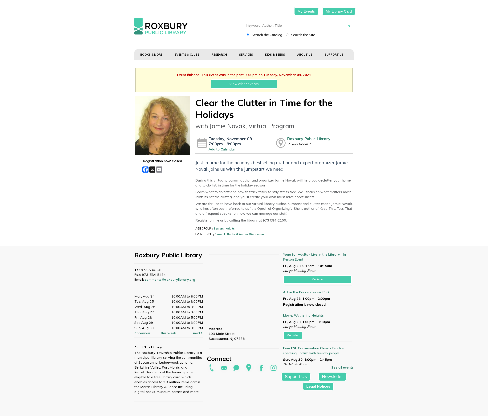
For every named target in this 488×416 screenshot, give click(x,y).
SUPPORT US (334, 54)
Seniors (219, 228)
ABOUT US (305, 54)
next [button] (197, 333)
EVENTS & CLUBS (187, 54)
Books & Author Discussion (245, 234)
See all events (342, 367)
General (219, 234)
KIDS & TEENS (275, 54)
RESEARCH (220, 54)
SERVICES (246, 54)
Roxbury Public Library (308, 138)
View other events (244, 84)
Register (317, 279)
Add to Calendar (222, 149)
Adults (230, 228)
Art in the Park (306, 292)
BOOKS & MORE (151, 54)
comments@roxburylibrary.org (170, 279)
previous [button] (143, 333)
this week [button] (168, 333)
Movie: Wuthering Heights (303, 315)
